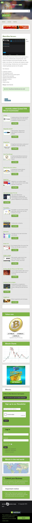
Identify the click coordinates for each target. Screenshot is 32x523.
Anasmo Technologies (9, 282)
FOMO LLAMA (7, 255)
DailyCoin (6, 179)
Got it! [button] (23, 518)
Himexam (6, 231)
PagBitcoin (6, 297)
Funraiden (6, 208)
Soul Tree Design (8, 154)
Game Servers (7, 100)
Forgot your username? (10, 450)
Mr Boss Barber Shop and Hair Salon (13, 269)
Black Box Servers (9, 36)
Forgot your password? (10, 449)
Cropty (5, 115)
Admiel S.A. (6, 221)
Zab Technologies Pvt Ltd (10, 193)
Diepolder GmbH (8, 129)
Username (5, 432)
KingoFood (6, 142)
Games (6, 99)
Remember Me (7, 444)
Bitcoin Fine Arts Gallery (9, 167)
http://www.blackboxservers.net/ (16, 89)
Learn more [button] (5, 520)
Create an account (9, 452)
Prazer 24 (6, 243)
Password (5, 438)
